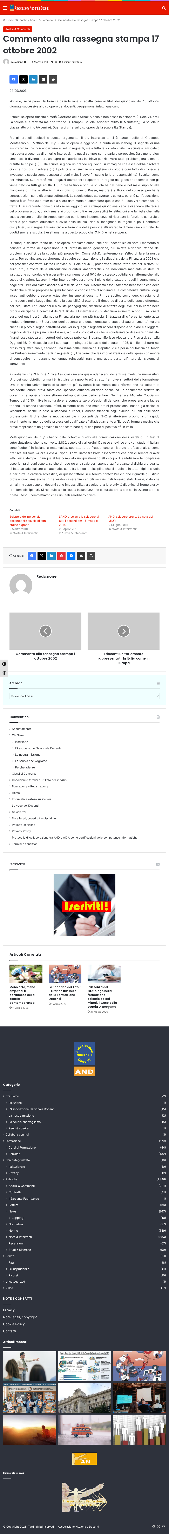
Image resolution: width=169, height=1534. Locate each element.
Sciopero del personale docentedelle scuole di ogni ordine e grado (27, 521)
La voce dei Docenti (25, 805)
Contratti (15, 1192)
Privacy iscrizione (23, 824)
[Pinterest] (61, 556)
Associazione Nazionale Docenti (78, 1526)
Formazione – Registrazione (30, 786)
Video (9, 1288)
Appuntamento (22, 728)
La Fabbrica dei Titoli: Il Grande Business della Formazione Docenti (65, 993)
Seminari (14, 1154)
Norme (13, 1230)
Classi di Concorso (24, 773)
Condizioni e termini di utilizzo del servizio (39, 780)
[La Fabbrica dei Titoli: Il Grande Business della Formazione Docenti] (65, 974)
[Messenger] (71, 556)
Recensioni (16, 1243)
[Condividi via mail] (43, 79)
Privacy (14, 1173)
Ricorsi (13, 1275)
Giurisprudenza (19, 1269)
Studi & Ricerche (20, 1249)
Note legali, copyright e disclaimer (34, 818)
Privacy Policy (21, 831)
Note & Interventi (20, 1237)
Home (10, 20)
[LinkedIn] (33, 79)
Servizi (10, 1256)
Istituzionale (17, 1166)
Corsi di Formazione (22, 1147)
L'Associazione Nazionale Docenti (31, 1109)
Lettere (13, 1205)
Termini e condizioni (25, 844)
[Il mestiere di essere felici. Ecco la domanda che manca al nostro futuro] (29, 1430)
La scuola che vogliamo (31, 761)
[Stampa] (53, 79)
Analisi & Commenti (42, 20)
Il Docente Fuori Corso (24, 1198)
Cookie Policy (14, 1324)
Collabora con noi (17, 1134)
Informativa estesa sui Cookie (31, 799)
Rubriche (22, 20)
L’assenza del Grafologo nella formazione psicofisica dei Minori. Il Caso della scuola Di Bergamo (102, 997)
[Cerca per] (164, 9)
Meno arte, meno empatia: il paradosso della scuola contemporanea (22, 995)
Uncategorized (15, 1281)
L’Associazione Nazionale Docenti (38, 748)
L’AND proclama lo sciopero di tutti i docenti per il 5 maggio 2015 (79, 521)
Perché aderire (25, 767)
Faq (11, 1262)
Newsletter (19, 812)
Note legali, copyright (20, 1317)
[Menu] (5, 9)
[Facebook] (13, 79)
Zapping (17, 1218)
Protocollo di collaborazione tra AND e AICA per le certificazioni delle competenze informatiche (74, 837)
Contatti (9, 1331)
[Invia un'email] (25, 62)
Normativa (16, 1224)
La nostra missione (27, 754)
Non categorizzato (18, 1160)
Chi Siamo (18, 735)
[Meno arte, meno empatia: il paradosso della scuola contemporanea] (25, 974)
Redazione (17, 62)
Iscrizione (21, 741)
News (12, 1211)
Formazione (13, 1141)
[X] (23, 79)
